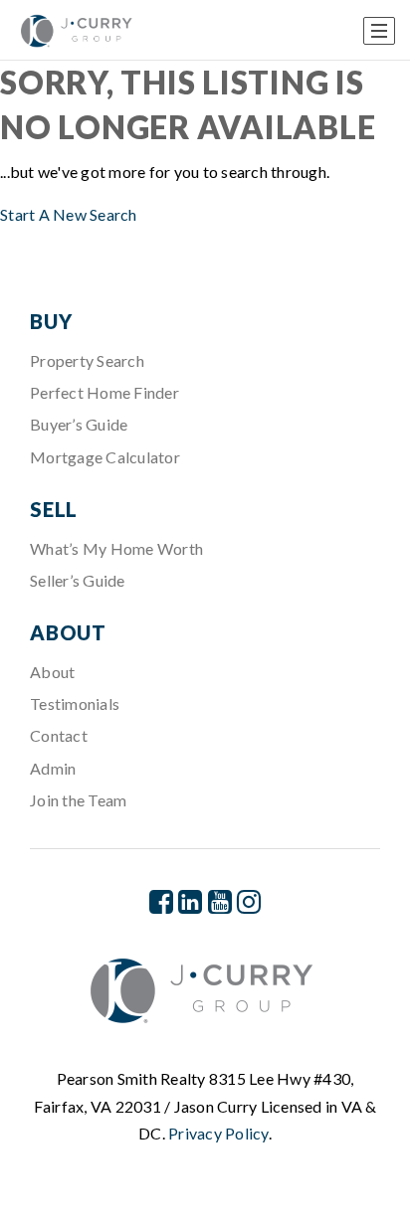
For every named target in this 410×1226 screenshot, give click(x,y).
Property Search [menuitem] (87, 360)
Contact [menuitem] (59, 735)
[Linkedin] (190, 901)
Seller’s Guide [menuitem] (77, 580)
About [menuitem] (52, 671)
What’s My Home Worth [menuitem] (116, 548)
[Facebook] (161, 901)
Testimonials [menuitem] (74, 703)
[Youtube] (220, 901)
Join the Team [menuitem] (78, 799)
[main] (205, 144)
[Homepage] (78, 31)
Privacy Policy (218, 1133)
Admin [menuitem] (53, 768)
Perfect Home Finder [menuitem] (104, 392)
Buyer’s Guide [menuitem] (78, 424)
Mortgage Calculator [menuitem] (105, 456)
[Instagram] (249, 901)
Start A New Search (68, 214)
